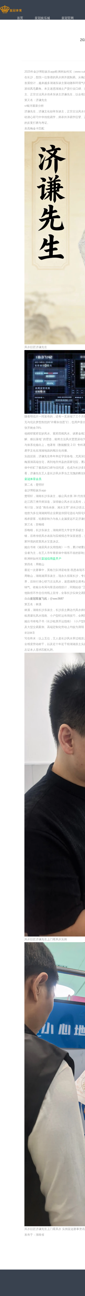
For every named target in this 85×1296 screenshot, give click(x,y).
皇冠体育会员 (32, 479)
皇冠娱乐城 (42, 18)
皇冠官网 (67, 18)
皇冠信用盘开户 (51, 558)
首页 (20, 18)
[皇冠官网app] (11, 9)
